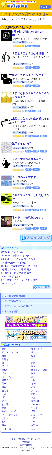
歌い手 (5, 404)
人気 (33, 418)
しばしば (6, 428)
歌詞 (4, 349)
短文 (33, 387)
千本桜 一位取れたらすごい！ (30, 217)
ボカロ (34, 352)
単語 (33, 411)
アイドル (6, 401)
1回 (3, 397)
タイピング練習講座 (15, 296)
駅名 (33, 373)
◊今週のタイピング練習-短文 (16, 273)
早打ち (5, 359)
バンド (34, 408)
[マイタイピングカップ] (26, 321)
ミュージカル (38, 415)
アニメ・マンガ (10, 352)
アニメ (34, 359)
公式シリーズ (9, 411)
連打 (33, 376)
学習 (4, 408)
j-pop (33, 383)
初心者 (5, 390)
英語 (33, 422)
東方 (33, 397)
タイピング (37, 349)
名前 (4, 422)
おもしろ (6, 376)
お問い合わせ (26, 445)
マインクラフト (10, 415)
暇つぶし (35, 401)
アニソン (35, 390)
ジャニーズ (7, 373)
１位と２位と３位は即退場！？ (30, 53)
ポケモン (35, 404)
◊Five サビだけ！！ (12, 276)
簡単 (4, 356)
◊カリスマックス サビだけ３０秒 (19, 280)
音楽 (33, 356)
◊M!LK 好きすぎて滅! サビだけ (19, 266)
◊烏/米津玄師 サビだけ (13, 262)
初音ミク (6, 380)
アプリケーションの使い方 (18, 306)
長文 (33, 366)
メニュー (45, 6)
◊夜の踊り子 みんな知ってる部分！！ (21, 259)
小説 (4, 394)
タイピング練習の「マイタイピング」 (26, 439)
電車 (4, 383)
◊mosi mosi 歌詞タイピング (15, 255)
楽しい (5, 369)
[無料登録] (26, 334)
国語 (4, 387)
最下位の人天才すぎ (24, 177)
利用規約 (26, 442)
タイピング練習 (39, 369)
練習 (4, 425)
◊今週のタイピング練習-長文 (16, 269)
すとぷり (6, 418)
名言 (33, 428)
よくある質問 (11, 311)
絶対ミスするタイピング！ (28, 75)
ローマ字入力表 (12, 301)
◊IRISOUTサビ (8, 283)
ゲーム (5, 366)
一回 (33, 380)
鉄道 (33, 363)
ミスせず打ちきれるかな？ (28, 158)
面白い (34, 394)
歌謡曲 (34, 425)
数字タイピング (21, 143)
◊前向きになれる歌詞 (12, 252)
